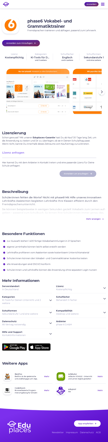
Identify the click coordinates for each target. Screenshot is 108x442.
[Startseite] (19, 427)
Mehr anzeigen (93, 219)
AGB (98, 432)
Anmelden (91, 4)
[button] (14, 57)
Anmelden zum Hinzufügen (19, 43)
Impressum (72, 432)
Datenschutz (87, 432)
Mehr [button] (46, 376)
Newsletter (58, 432)
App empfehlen (85, 423)
